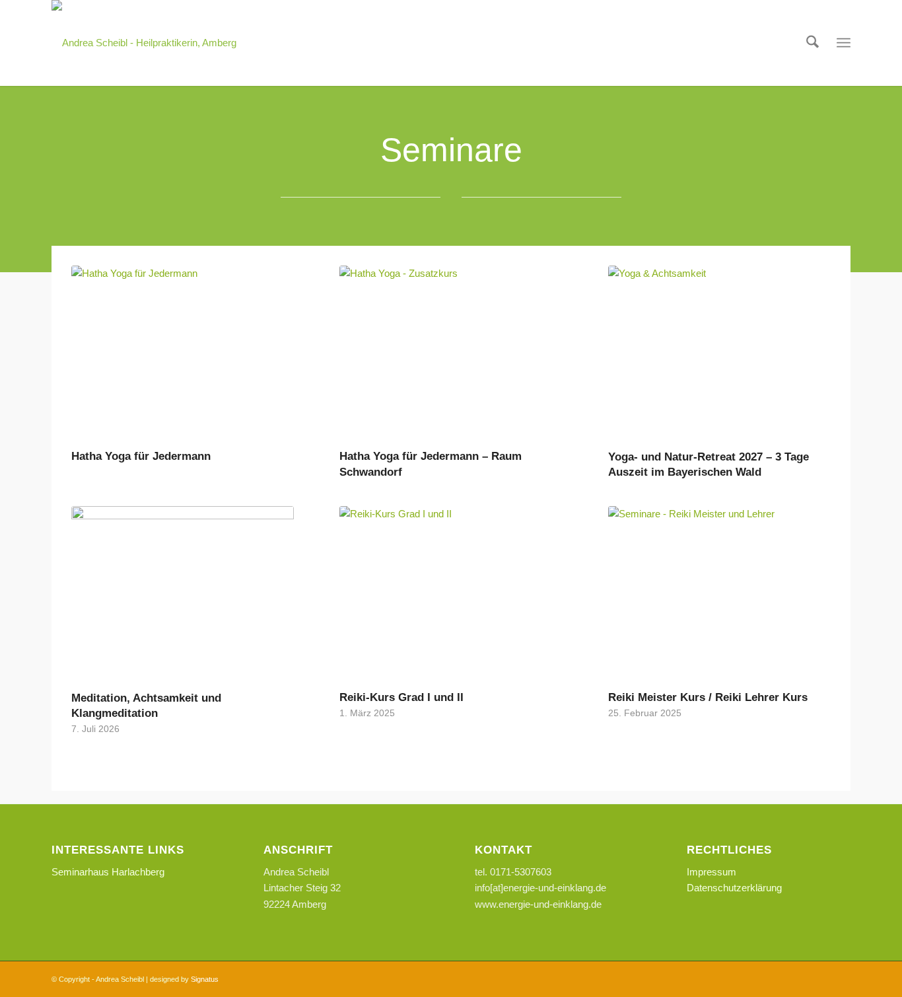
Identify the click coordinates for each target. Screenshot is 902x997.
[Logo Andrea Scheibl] (144, 43)
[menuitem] (812, 43)
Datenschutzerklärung (734, 887)
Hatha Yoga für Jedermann (141, 456)
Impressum (711, 871)
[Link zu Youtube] (840, 978)
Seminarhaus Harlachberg (108, 871)
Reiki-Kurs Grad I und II (401, 697)
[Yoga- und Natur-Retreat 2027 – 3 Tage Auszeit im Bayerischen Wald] (719, 356)
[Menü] (843, 43)
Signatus (205, 979)
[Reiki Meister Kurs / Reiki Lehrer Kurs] (719, 596)
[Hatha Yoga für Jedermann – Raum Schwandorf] (450, 355)
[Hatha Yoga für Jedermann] (182, 355)
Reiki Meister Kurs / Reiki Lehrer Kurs (708, 697)
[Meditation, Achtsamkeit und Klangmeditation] (182, 596)
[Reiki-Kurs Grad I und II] (450, 596)
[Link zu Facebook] (821, 978)
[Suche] (812, 43)
